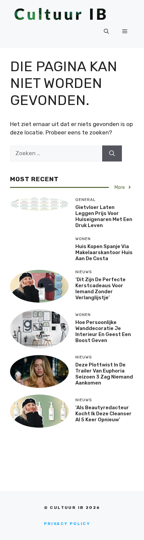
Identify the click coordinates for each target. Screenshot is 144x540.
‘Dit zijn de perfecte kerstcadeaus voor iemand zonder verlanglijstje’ (100, 289)
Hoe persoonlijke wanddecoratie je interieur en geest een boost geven (103, 331)
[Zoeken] (112, 153)
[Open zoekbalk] (106, 31)
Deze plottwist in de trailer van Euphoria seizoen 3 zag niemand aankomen (104, 374)
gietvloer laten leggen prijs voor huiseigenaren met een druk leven (103, 216)
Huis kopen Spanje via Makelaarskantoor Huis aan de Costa (104, 252)
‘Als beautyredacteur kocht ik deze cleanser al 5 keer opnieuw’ (103, 414)
